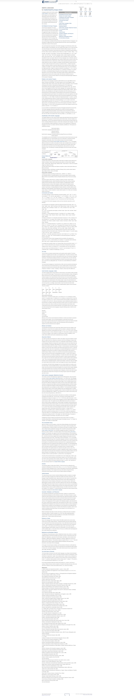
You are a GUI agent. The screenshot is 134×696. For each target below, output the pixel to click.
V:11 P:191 (85, 16)
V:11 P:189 (90, 11)
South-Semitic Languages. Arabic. (65, 23)
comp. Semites (45, 13)
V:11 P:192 (90, 16)
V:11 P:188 (85, 11)
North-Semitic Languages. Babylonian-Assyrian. (68, 27)
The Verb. (61, 21)
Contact (91, 694)
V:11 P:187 (81, 11)
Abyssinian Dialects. (63, 26)
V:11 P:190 (81, 16)
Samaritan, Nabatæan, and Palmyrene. (66, 33)
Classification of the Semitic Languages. (66, 17)
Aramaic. (60, 30)
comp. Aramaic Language (57, 489)
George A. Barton (58, 9)
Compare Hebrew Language (59, 461)
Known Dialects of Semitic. (64, 18)
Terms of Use (87, 694)
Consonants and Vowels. (63, 20)
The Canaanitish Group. (63, 29)
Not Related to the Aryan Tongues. (65, 14)
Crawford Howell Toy (49, 9)
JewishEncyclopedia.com (50, 2)
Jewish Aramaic (62, 32)
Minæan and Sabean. (63, 24)
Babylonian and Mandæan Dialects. (65, 36)
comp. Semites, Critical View (59, 141)
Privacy (84, 694)
